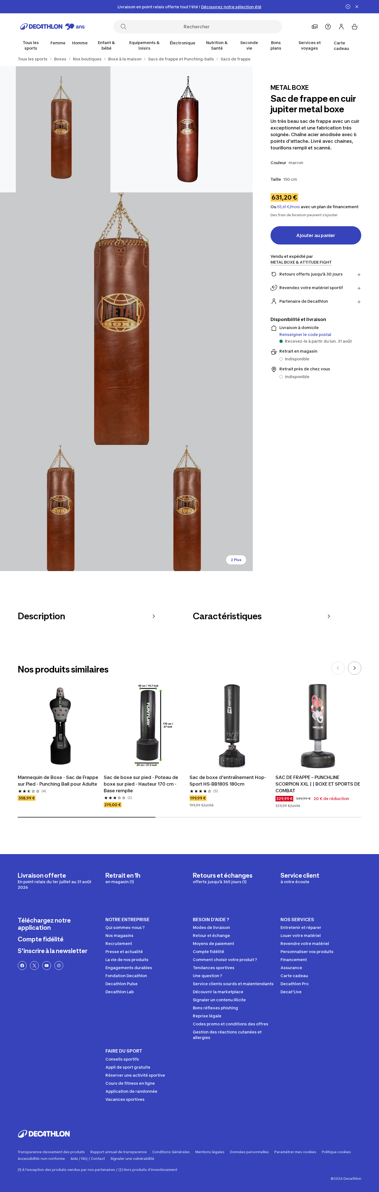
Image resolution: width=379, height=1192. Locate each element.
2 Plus (236, 560)
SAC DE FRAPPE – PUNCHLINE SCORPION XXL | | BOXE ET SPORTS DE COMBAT (318, 784)
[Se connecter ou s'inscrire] (341, 26)
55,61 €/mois (288, 207)
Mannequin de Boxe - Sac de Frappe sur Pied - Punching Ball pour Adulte (58, 781)
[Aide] (328, 26)
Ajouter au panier (315, 235)
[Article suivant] (354, 668)
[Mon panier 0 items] (354, 26)
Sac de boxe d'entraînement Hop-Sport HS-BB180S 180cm (228, 781)
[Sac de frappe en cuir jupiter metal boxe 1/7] (189, 129)
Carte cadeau (341, 45)
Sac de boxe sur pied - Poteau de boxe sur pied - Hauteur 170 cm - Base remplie (141, 784)
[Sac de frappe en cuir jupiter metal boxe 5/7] (189, 508)
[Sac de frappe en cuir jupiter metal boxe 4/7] (63, 508)
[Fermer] (356, 6)
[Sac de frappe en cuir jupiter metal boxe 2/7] (63, 129)
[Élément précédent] (338, 668)
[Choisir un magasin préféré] (314, 26)
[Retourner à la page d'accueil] (52, 26)
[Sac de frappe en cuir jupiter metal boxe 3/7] (126, 318)
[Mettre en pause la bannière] (347, 6)
